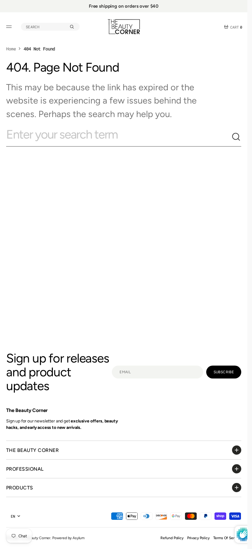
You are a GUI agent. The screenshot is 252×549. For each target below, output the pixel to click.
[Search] (236, 137)
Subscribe (224, 372)
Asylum (79, 538)
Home (11, 49)
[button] (10, 26)
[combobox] (118, 137)
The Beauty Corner (35, 538)
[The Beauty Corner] (124, 26)
